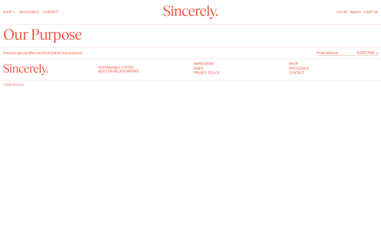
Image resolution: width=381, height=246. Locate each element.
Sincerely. (18, 84)
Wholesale (299, 68)
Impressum (203, 64)
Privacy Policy (206, 73)
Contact (296, 73)
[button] (355, 12)
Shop (293, 64)
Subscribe (366, 53)
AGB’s (198, 68)
